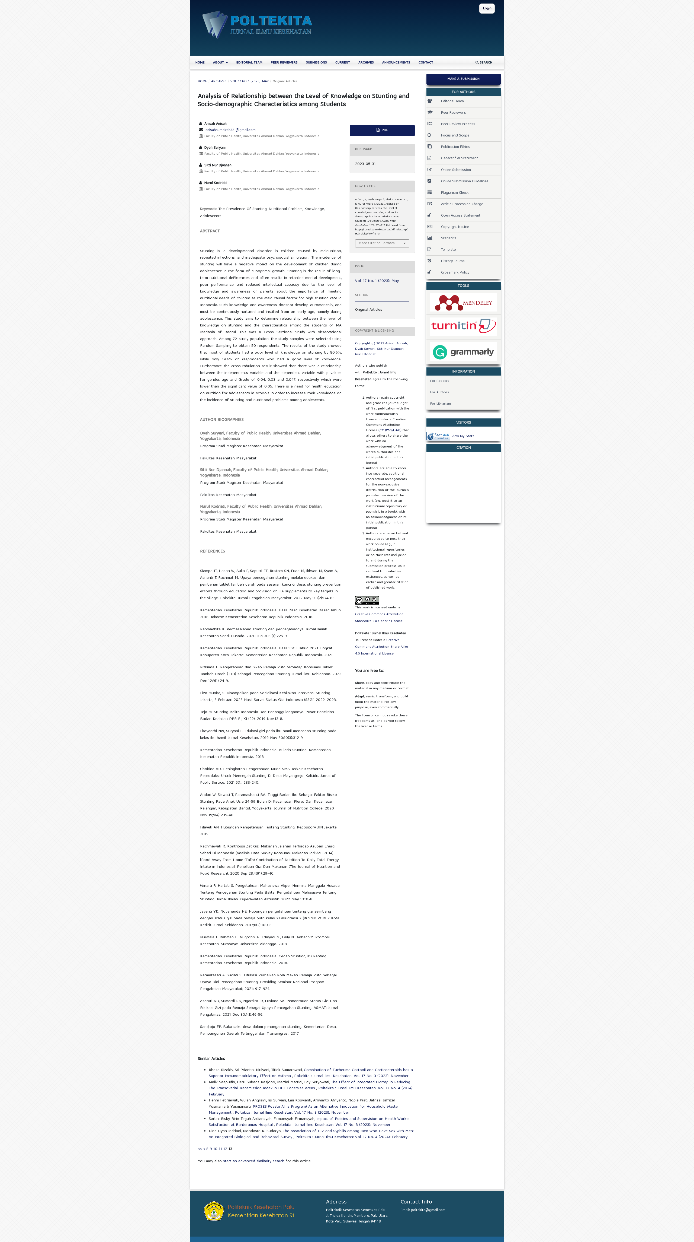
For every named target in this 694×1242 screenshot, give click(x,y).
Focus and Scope (455, 135)
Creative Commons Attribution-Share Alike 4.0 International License (381, 647)
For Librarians (441, 404)
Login (487, 8)
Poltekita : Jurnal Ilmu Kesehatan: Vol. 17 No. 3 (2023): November (351, 1076)
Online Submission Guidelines (465, 181)
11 (220, 1149)
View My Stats (462, 436)
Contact (426, 63)
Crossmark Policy (455, 272)
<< (200, 1149)
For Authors (439, 392)
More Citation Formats (377, 243)
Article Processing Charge (462, 204)
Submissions (316, 63)
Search (485, 63)
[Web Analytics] (438, 436)
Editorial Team (249, 63)
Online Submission (456, 170)
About (219, 63)
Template (448, 250)
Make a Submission (464, 79)
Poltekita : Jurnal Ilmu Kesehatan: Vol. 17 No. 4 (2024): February (351, 1137)
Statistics (449, 238)
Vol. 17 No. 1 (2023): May (249, 81)
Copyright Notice (455, 227)
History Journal (453, 261)
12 (225, 1149)
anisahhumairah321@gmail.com (230, 130)
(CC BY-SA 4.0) (389, 430)
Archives (366, 63)
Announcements (396, 63)
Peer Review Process (458, 124)
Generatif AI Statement (459, 158)
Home (200, 63)
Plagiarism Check (455, 193)
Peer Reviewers (284, 63)
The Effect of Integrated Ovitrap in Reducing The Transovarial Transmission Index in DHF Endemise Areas (309, 1085)
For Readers (439, 381)
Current (342, 63)
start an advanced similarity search (253, 1161)
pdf (384, 130)
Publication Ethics (455, 147)
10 (215, 1149)
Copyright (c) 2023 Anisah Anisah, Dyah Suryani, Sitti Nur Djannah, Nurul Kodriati (381, 349)
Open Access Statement (460, 215)
